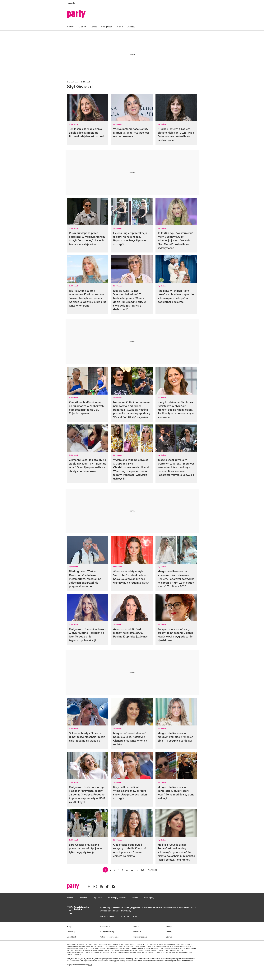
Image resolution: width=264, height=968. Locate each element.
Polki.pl (136, 926)
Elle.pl (69, 926)
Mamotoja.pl (105, 926)
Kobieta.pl (137, 931)
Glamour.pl (71, 931)
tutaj (90, 965)
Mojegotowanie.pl (107, 931)
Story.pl (169, 936)
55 (132, 869)
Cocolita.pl (71, 936)
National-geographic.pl (109, 936)
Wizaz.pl (169, 931)
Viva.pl (169, 926)
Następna (152, 869)
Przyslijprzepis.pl (140, 936)
